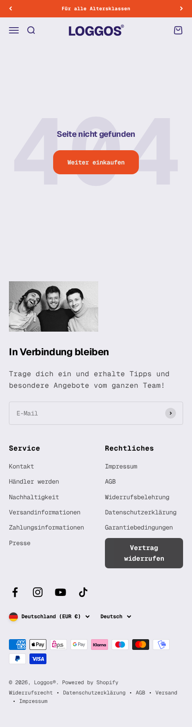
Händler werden (34, 481)
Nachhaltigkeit (34, 497)
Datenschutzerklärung (140, 512)
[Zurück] (10, 8)
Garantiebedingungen (139, 527)
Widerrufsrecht (31, 692)
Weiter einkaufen (96, 162)
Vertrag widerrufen (144, 553)
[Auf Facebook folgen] (15, 592)
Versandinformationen (44, 512)
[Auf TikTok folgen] (83, 592)
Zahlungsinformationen (46, 527)
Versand (166, 692)
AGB (110, 481)
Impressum (121, 466)
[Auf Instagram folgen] (38, 592)
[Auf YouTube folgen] (60, 592)
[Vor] (181, 8)
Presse (19, 543)
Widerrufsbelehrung (137, 497)
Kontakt (21, 466)
